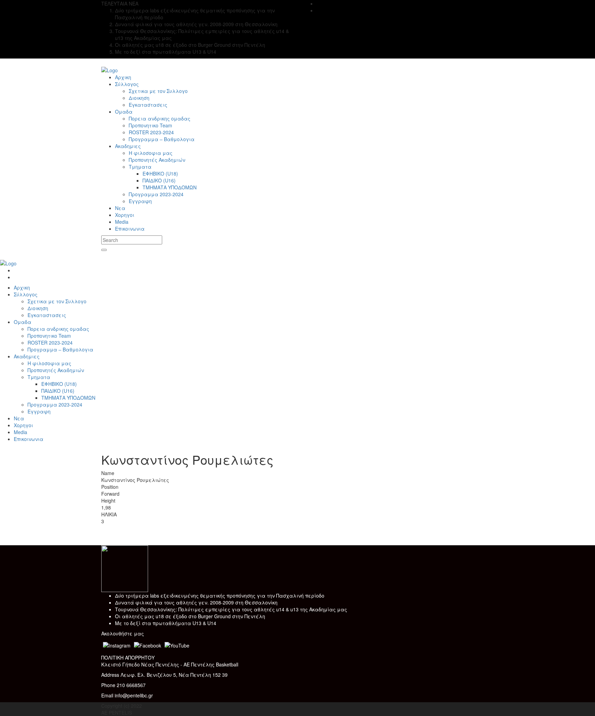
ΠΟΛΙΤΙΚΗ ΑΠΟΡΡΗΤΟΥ (128, 657)
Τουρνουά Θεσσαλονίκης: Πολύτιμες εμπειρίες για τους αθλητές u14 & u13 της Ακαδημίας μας (231, 609)
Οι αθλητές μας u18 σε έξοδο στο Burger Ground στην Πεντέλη (190, 616)
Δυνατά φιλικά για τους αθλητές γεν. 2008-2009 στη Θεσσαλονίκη (196, 602)
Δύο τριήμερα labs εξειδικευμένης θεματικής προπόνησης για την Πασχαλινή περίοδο (219, 595)
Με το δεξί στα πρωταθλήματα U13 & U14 (165, 623)
